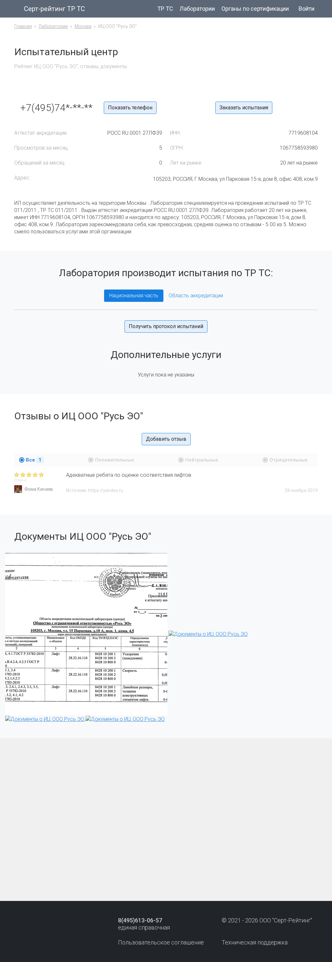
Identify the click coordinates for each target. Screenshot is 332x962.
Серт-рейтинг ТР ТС (54, 9)
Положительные (114, 460)
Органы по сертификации (255, 8)
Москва (83, 26)
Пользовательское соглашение (161, 942)
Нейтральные (201, 460)
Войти (306, 8)
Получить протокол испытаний (166, 326)
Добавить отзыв (166, 439)
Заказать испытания (243, 108)
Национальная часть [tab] (133, 295)
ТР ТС (165, 8)
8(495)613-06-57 (140, 920)
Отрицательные (288, 460)
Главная (23, 26)
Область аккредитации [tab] (196, 295)
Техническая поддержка (255, 942)
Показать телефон (130, 108)
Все (34, 460)
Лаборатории (197, 8)
